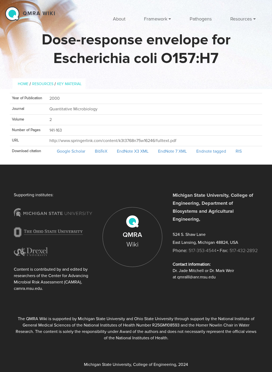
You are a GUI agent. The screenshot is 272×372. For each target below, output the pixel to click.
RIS (239, 151)
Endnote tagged (211, 151)
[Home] (13, 14)
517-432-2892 (244, 250)
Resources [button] (241, 19)
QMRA (132, 239)
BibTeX (101, 151)
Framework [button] (155, 19)
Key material (69, 84)
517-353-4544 (202, 250)
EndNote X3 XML (132, 151)
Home (23, 84)
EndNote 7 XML (172, 151)
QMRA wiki (39, 13)
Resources (42, 84)
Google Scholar (71, 151)
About (119, 19)
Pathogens (201, 19)
